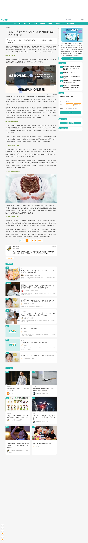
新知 (30, 23)
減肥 (20, 23)
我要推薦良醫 (70, 123)
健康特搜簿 (12, 40)
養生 (25, 23)
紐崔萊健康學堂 (70, 23)
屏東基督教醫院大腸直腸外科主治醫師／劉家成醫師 (38, 40)
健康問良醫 (42, 23)
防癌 (15, 23)
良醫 (6, 27)
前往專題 (70, 58)
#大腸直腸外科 (10, 258)
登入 (86, 19)
